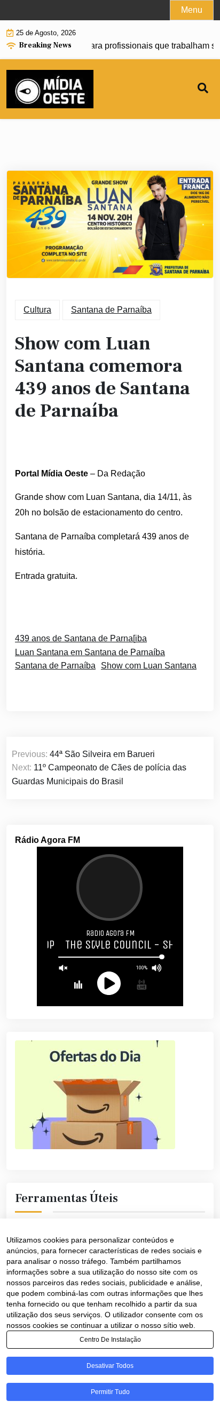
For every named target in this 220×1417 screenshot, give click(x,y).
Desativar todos (110, 1366)
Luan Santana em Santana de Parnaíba (90, 652)
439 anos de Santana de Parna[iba (81, 638)
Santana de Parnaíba (111, 309)
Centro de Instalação (110, 1339)
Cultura (37, 309)
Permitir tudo (110, 1392)
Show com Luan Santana (149, 665)
